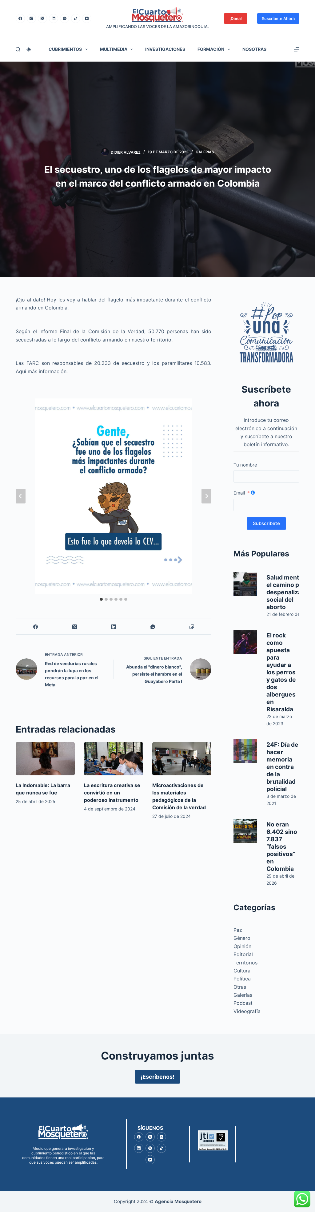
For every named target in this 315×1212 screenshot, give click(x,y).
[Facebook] (20, 18)
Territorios (245, 963)
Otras (239, 987)
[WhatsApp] (152, 627)
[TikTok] (75, 18)
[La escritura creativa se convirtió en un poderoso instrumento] (113, 758)
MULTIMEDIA (113, 49)
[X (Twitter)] (42, 18)
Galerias (205, 152)
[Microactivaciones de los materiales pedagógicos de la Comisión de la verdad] (181, 758)
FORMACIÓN (210, 49)
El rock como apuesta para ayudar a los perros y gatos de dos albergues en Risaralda (281, 672)
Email (239, 493)
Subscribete (266, 523)
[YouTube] (86, 18)
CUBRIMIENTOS (65, 49)
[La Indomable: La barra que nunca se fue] (45, 758)
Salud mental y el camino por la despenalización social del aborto (290, 592)
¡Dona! (235, 18)
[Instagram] (31, 18)
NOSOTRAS (254, 49)
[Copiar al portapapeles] (191, 627)
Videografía (247, 1011)
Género (241, 938)
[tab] (101, 599)
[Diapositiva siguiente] (206, 496)
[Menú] (296, 49)
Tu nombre (245, 465)
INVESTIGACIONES (165, 49)
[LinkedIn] (53, 18)
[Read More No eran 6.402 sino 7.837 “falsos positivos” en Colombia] (245, 831)
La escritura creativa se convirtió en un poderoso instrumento (112, 792)
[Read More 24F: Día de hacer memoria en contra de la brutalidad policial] (245, 751)
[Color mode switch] (28, 49)
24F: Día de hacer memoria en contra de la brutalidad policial (282, 767)
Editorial (243, 954)
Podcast (243, 1003)
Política (242, 979)
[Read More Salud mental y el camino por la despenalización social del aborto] (245, 584)
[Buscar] (18, 49)
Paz (237, 930)
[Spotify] (64, 18)
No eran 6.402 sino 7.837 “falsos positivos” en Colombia (281, 846)
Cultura (241, 971)
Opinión (242, 946)
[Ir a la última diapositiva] (21, 496)
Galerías (242, 995)
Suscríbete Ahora (278, 18)
